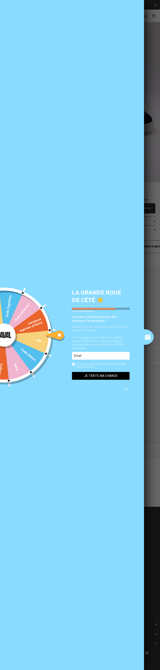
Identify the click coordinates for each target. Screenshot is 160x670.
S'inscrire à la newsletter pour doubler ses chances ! (101, 365)
